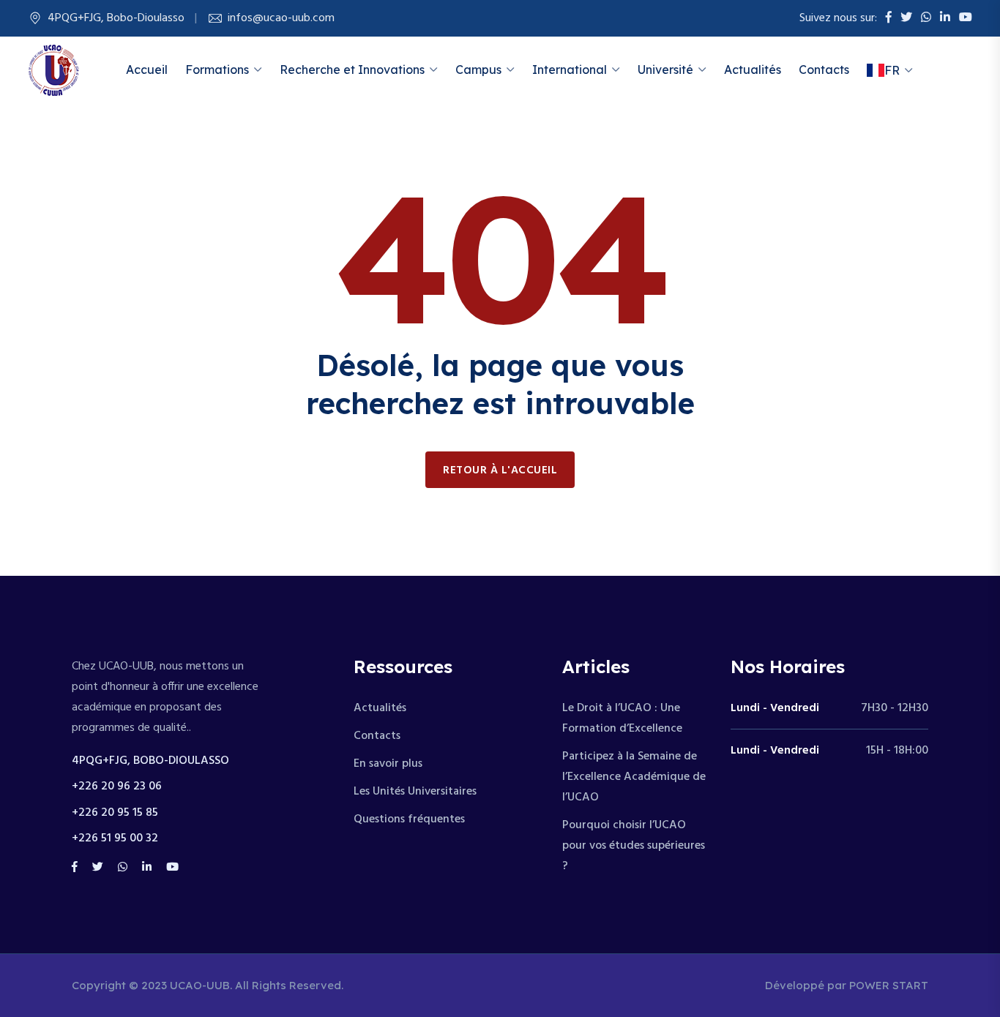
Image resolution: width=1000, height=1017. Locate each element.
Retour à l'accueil (500, 470)
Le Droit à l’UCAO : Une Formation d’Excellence (622, 718)
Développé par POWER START (846, 985)
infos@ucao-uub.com (281, 18)
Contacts (824, 69)
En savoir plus (388, 763)
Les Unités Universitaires (415, 791)
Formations (217, 69)
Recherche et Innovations (352, 69)
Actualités (752, 69)
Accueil (147, 69)
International (569, 69)
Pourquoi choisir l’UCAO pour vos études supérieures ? (633, 846)
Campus (478, 69)
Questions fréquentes (409, 819)
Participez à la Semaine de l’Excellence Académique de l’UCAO (634, 777)
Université (665, 69)
